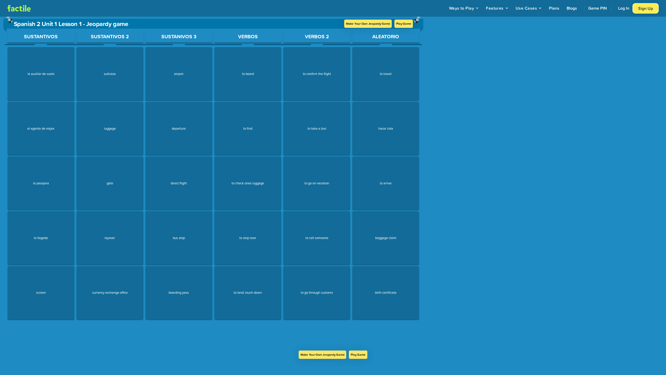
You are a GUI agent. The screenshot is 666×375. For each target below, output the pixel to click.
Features (495, 8)
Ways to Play (461, 8)
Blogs (572, 8)
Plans (554, 8)
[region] (213, 184)
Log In (623, 8)
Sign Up (645, 8)
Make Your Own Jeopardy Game (368, 23)
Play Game (403, 23)
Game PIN (597, 8)
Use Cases (526, 8)
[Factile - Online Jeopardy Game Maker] (19, 8)
